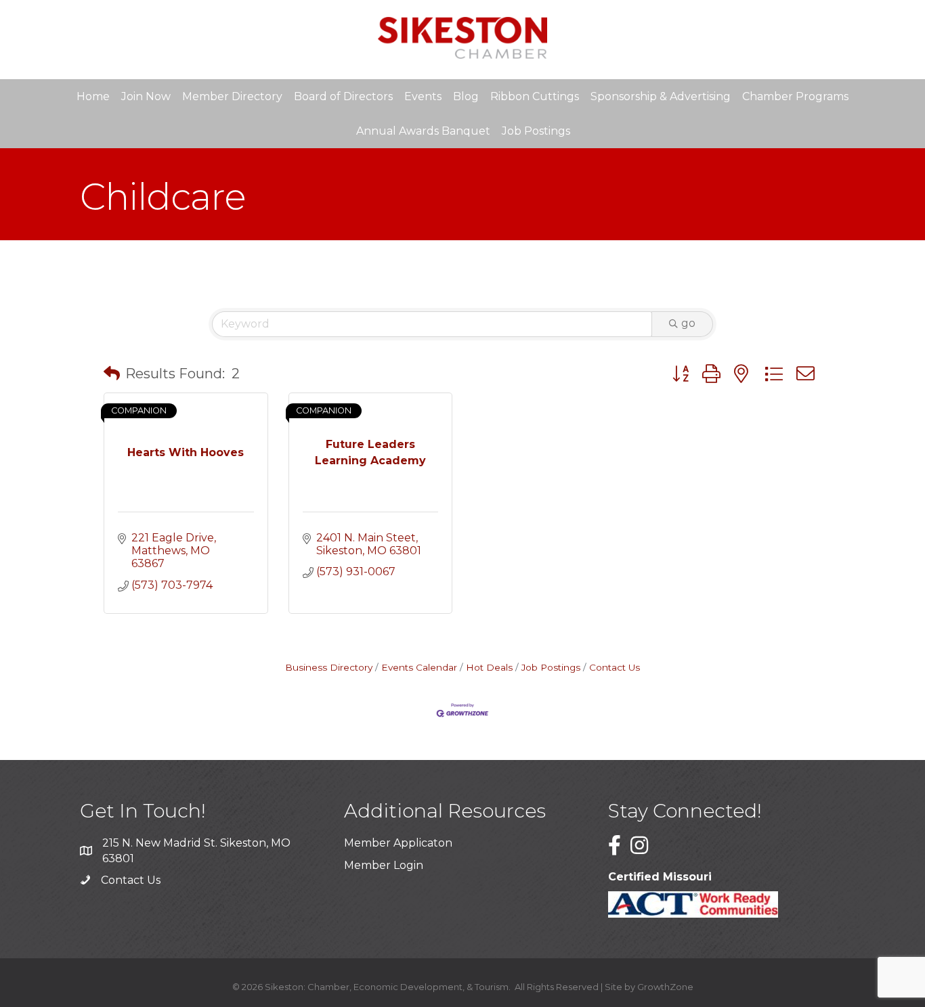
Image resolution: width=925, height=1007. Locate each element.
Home (93, 96)
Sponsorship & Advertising (660, 96)
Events (423, 96)
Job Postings (536, 131)
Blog (466, 96)
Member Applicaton (398, 842)
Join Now (146, 96)
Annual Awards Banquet (423, 131)
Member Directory (232, 96)
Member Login (383, 865)
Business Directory (328, 667)
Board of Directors (343, 96)
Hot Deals (489, 667)
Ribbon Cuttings (534, 96)
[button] (112, 373)
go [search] (688, 323)
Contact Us (614, 667)
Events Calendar (419, 667)
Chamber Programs (795, 96)
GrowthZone (665, 986)
